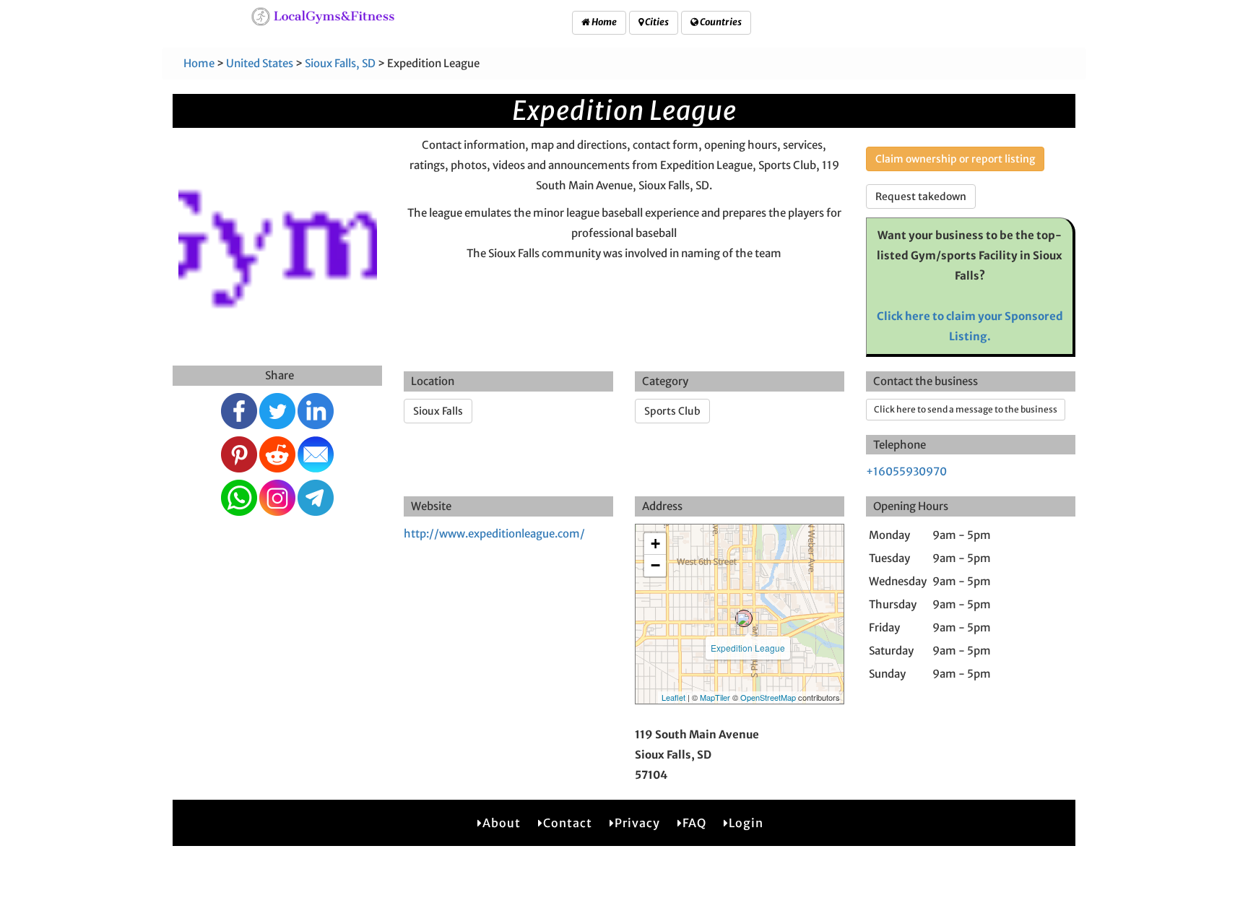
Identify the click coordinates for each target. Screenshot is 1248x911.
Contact (567, 823)
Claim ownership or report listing (955, 158)
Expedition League (748, 648)
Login (746, 823)
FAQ (694, 823)
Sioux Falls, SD (340, 63)
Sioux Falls (438, 411)
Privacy (637, 823)
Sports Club (672, 411)
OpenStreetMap (768, 697)
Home (603, 22)
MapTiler (715, 697)
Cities (656, 22)
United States (259, 63)
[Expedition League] (744, 618)
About (501, 823)
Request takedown (920, 196)
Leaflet (673, 697)
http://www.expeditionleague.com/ (494, 533)
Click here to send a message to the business (965, 409)
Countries (720, 22)
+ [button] (655, 544)
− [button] (655, 565)
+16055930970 (906, 471)
